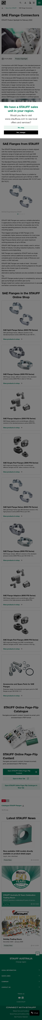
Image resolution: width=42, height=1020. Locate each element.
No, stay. (21, 128)
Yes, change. (21, 132)
